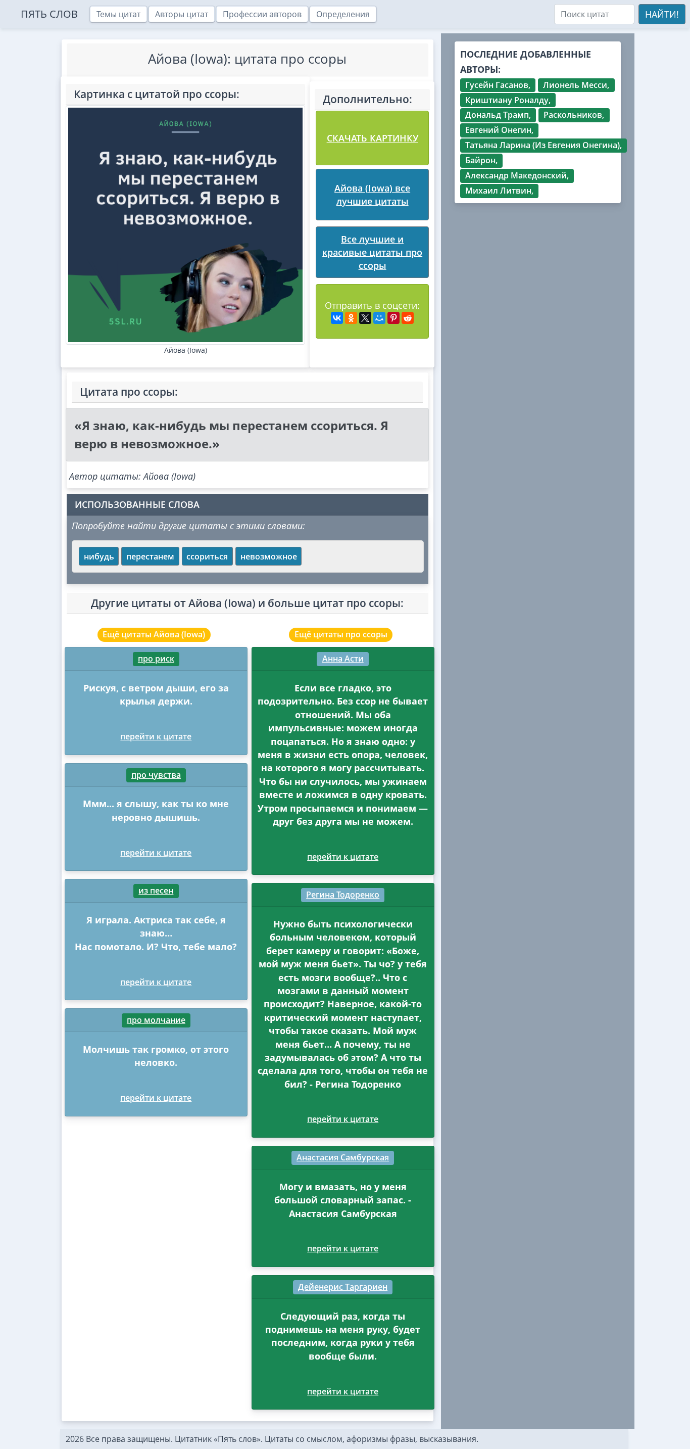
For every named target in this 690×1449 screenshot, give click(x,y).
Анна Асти (343, 658)
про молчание (156, 1019)
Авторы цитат (181, 14)
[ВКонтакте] (337, 318)
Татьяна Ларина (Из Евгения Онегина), (543, 145)
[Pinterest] (393, 318)
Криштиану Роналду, (508, 100)
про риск (156, 658)
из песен (155, 890)
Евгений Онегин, (499, 129)
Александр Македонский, (517, 175)
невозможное (268, 556)
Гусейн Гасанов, (497, 84)
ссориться (207, 556)
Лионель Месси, (576, 84)
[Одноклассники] (351, 318)
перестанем (150, 556)
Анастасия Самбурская (343, 1157)
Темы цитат (118, 14)
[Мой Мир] (379, 318)
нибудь (99, 556)
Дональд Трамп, (498, 114)
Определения (343, 14)
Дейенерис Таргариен (342, 1286)
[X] (365, 318)
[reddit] (408, 318)
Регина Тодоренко (342, 894)
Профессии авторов (262, 14)
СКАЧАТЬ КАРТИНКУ (372, 138)
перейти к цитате (155, 736)
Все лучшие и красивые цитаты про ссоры (372, 252)
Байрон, (481, 160)
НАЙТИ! (662, 14)
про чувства (156, 774)
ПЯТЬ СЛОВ (49, 14)
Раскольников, (574, 114)
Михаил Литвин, (499, 190)
